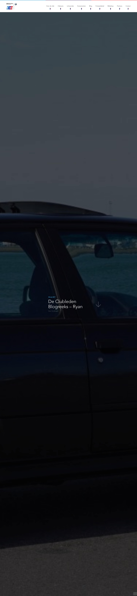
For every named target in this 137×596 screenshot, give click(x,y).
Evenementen (81, 6)
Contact (128, 6)
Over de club (50, 6)
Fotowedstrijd (100, 6)
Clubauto (60, 6)
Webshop (111, 6)
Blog (90, 6)
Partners (119, 6)
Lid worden (70, 6)
